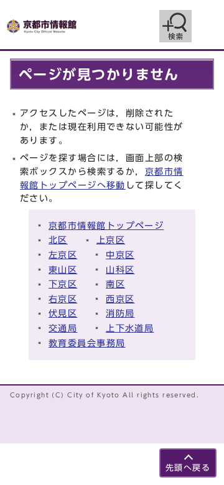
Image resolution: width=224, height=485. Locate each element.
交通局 (63, 328)
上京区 (110, 239)
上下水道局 (130, 328)
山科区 (120, 269)
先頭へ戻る (188, 468)
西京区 (120, 298)
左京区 (63, 254)
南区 (115, 284)
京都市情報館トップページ (106, 225)
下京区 (63, 284)
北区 (58, 239)
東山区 (63, 269)
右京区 (63, 298)
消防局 (120, 313)
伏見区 (63, 313)
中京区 (120, 254)
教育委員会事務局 (87, 343)
